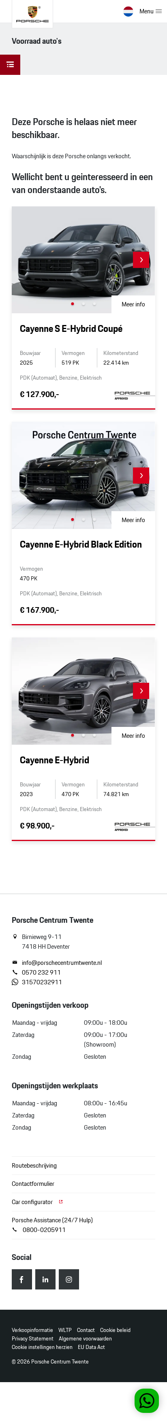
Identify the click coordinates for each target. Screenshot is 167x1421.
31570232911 (42, 982)
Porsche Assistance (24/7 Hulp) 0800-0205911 (52, 1225)
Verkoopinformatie (32, 1330)
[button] (141, 260)
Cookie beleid (115, 1330)
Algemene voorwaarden (85, 1338)
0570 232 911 (41, 972)
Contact (86, 1330)
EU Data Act (91, 1347)
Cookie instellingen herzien (42, 1347)
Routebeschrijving (34, 1165)
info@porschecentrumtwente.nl (62, 963)
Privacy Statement (33, 1338)
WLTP (65, 1330)
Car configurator (33, 1202)
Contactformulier (33, 1184)
